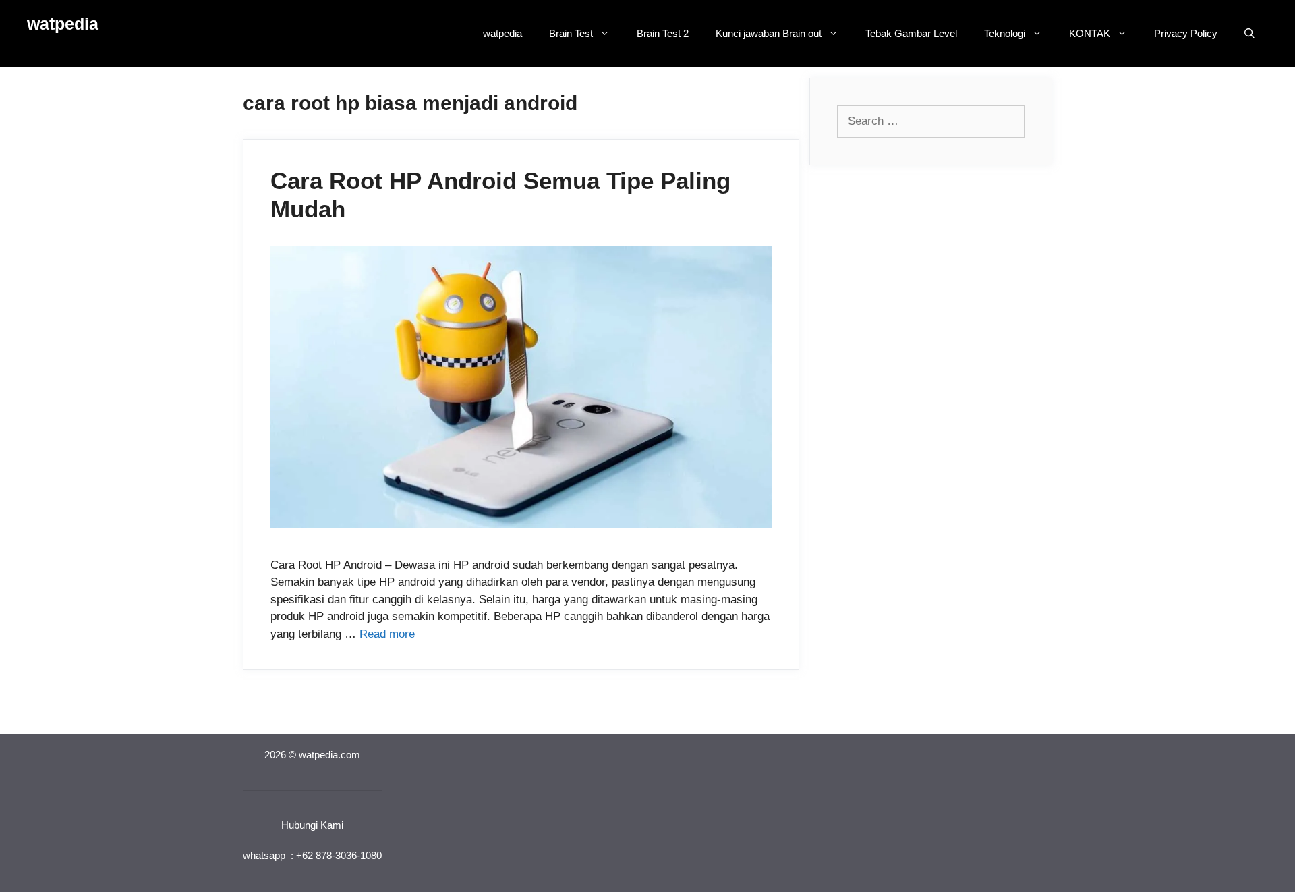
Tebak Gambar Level (911, 33)
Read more (387, 634)
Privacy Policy (1185, 33)
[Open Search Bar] (1249, 33)
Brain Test (571, 33)
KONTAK (1089, 33)
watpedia (62, 23)
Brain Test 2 (663, 33)
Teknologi (1004, 33)
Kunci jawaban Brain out (769, 33)
